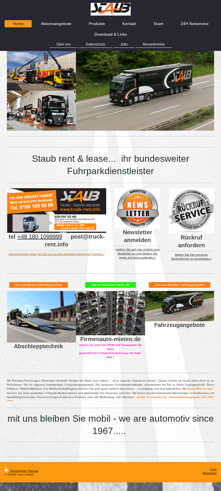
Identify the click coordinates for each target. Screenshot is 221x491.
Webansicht (210, 473)
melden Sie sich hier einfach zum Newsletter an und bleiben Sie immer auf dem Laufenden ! (137, 253)
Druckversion (18, 470)
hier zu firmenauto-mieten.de (110, 284)
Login (213, 469)
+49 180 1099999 (39, 236)
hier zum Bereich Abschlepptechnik (38, 284)
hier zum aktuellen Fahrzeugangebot (179, 284)
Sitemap (33, 470)
